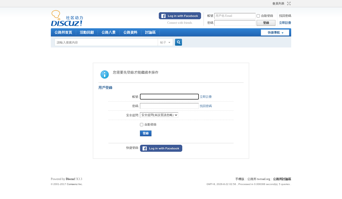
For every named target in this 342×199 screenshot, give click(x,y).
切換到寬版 (288, 3)
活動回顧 (87, 32)
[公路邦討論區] (67, 25)
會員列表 (278, 3)
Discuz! (70, 179)
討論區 (150, 32)
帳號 (210, 16)
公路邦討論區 (282, 179)
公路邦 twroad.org (258, 179)
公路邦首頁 (63, 32)
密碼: (135, 106)
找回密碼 (285, 16)
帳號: (135, 96)
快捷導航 (274, 32)
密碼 (210, 22)
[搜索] (178, 42)
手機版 (239, 179)
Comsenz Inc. (75, 184)
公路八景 (109, 32)
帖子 (163, 42)
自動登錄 (267, 16)
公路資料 (130, 32)
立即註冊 (285, 22)
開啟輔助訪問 (270, 3)
